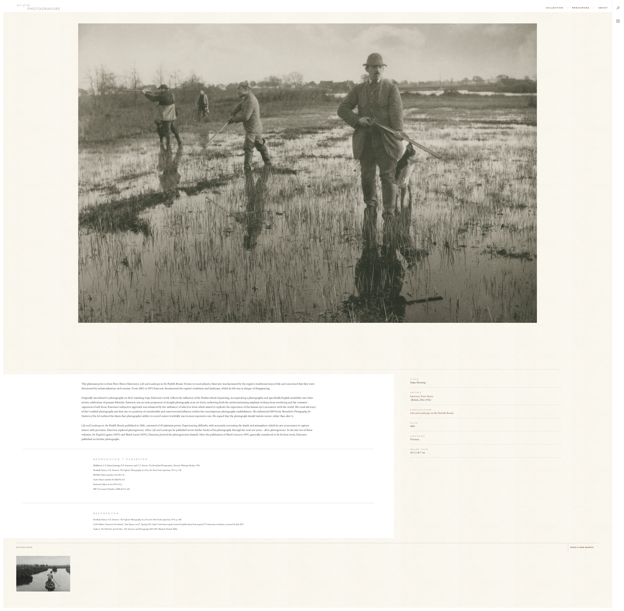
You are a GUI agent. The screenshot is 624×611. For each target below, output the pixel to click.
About (603, 8)
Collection (554, 8)
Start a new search (582, 547)
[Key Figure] (559, 396)
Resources (580, 8)
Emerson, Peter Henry (421, 396)
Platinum (414, 439)
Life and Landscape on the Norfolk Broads (432, 413)
